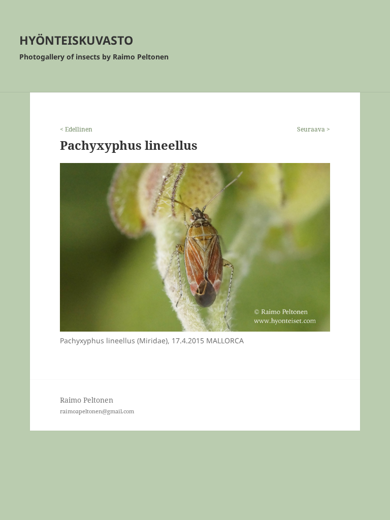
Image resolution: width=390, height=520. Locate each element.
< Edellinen (76, 129)
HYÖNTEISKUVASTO (76, 40)
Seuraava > (313, 129)
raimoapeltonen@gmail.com (97, 411)
